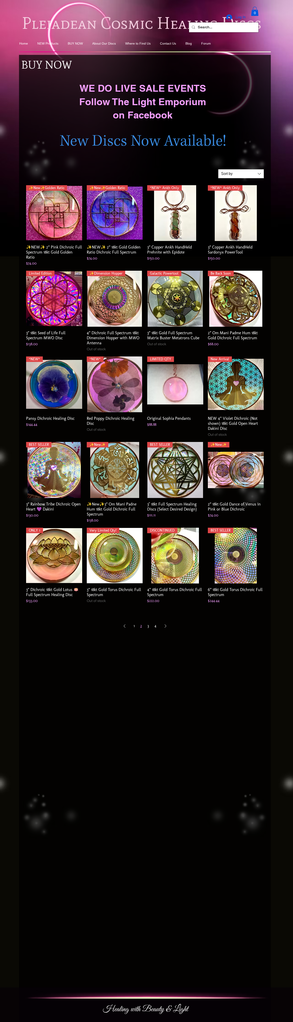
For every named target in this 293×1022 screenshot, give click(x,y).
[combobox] (241, 173)
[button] (255, 11)
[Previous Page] (124, 626)
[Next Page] (165, 626)
